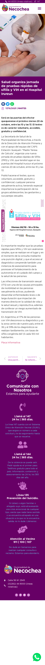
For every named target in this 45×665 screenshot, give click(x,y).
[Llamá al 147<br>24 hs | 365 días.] (22, 407)
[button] (39, 8)
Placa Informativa (10, 343)
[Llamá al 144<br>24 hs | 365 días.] (22, 445)
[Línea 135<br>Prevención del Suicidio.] (22, 486)
